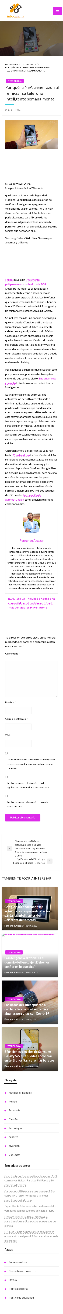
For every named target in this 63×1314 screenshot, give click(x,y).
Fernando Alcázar (14, 925)
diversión (14, 1145)
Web (7, 735)
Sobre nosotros (18, 1262)
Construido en (21, 455)
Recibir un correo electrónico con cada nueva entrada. (27, 804)
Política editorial (18, 1288)
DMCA (13, 1279)
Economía (14, 1110)
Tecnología (32, 65)
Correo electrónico (16, 718)
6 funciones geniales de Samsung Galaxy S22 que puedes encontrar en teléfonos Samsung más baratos (29, 1056)
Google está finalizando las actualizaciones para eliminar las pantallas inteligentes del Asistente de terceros (27, 913)
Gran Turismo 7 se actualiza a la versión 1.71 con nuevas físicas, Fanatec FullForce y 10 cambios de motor (30, 1180)
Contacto (14, 1154)
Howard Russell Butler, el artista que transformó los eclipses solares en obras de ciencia (30, 1221)
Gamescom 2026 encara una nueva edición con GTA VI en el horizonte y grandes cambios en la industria (29, 1195)
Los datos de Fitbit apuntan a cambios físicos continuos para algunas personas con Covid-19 (26, 1009)
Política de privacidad (21, 1297)
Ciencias (14, 1119)
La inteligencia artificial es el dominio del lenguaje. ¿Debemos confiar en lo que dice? (27, 962)
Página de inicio (13, 65)
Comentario (12, 653)
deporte (13, 1136)
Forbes (9, 279)
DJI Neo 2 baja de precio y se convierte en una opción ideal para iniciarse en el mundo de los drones (31, 1236)
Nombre (10, 702)
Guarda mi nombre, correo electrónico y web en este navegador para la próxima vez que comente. (31, 764)
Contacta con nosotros (22, 1271)
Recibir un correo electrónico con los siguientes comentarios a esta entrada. (28, 785)
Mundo (13, 1101)
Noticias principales (20, 1092)
